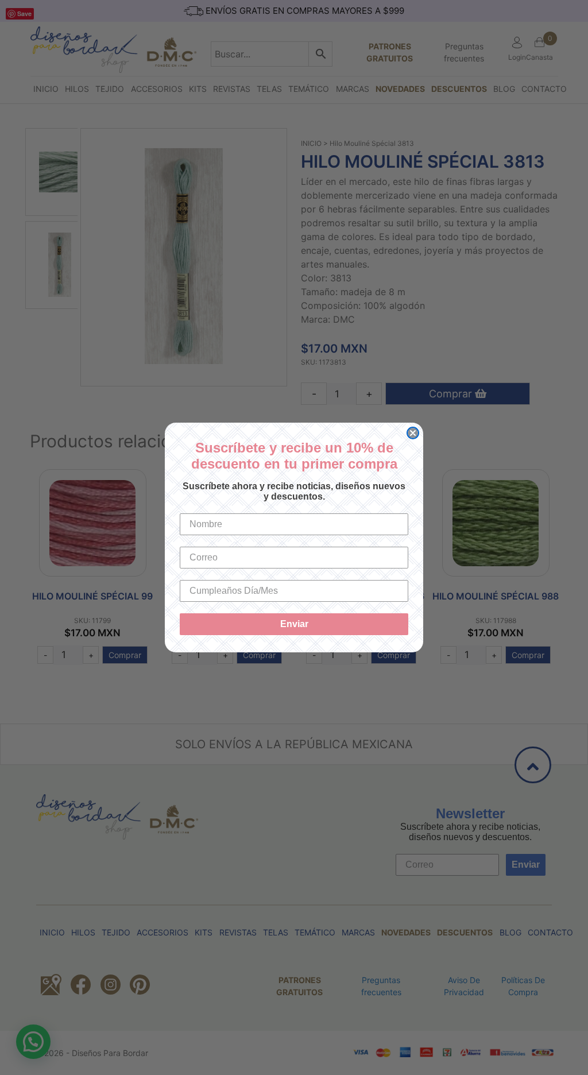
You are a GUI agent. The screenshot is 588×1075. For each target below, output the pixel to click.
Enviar (294, 624)
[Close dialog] (413, 433)
